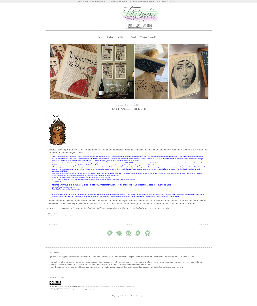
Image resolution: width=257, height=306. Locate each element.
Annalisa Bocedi (63, 286)
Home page (128, 224)
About (133, 37)
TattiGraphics (126, 296)
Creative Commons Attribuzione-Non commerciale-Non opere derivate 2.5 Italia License (107, 286)
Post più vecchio (204, 224)
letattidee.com (66, 288)
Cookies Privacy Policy (149, 37)
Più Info (172, 1)
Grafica (110, 37)
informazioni (57, 216)
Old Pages (122, 37)
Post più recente (53, 224)
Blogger (141, 296)
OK (179, 1)
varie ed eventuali (66, 216)
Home (100, 37)
